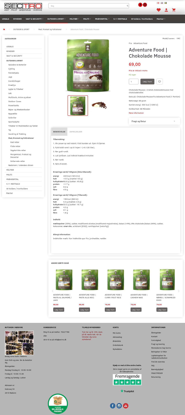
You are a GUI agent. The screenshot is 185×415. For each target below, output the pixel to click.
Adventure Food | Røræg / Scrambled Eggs (165, 297)
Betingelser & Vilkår (159, 351)
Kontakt (154, 336)
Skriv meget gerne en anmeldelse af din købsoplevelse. (127, 370)
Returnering (155, 377)
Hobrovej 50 (9, 389)
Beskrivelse (59, 131)
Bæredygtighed (157, 369)
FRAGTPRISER (157, 373)
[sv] (166, 2)
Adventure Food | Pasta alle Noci (87, 296)
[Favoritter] (158, 10)
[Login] (166, 10)
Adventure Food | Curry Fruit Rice (113, 296)
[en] (162, 2)
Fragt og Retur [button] (139, 121)
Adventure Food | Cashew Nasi (139, 296)
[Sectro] (23, 7)
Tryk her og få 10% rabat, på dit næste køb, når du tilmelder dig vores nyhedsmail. (92, 335)
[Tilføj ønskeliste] (159, 81)
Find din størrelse (158, 362)
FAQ (152, 365)
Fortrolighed (156, 340)
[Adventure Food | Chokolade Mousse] (88, 65)
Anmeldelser (75, 131)
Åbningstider (156, 332)
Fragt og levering (158, 344)
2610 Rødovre (10, 393)
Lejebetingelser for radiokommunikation (159, 356)
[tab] (154, 121)
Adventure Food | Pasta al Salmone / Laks (62, 297)
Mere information (136, 113)
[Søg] (127, 5)
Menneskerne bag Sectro (161, 348)
